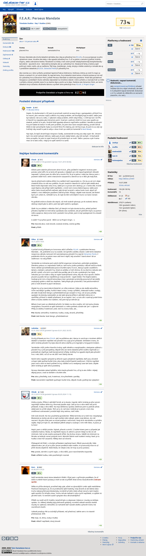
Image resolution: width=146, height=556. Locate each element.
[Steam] (3, 538)
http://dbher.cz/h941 (126, 179)
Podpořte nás (135, 538)
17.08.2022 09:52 (32, 110)
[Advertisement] (125, 117)
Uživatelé (19, 9)
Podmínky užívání (137, 540)
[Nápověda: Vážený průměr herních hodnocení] (141, 40)
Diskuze (29, 9)
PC (23, 29)
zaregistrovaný (119, 86)
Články (104, 540)
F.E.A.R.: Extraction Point (47, 68)
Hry (4, 9)
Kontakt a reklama (137, 542)
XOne (46, 29)
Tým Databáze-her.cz (20, 548)
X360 (28, 29)
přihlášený (131, 86)
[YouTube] (16, 538)
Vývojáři (11, 9)
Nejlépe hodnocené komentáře (38, 153)
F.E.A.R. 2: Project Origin (85, 84)
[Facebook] (8, 538)
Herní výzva (38, 9)
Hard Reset (86, 129)
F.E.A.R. (79, 57)
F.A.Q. (120, 538)
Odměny (121, 542)
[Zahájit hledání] (142, 3)
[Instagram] (12, 538)
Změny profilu (8, 70)
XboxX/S (52, 29)
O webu (105, 538)
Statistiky (6, 66)
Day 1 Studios (40, 23)
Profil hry (6, 39)
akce (21, 41)
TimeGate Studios (26, 23)
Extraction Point (90, 254)
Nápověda (122, 540)
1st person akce (31, 41)
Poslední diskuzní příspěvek (36, 101)
